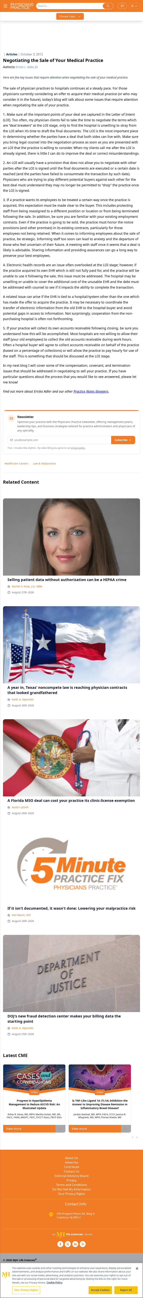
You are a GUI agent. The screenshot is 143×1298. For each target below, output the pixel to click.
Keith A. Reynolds (23, 699)
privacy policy (78, 448)
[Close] (137, 1268)
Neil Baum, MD (21, 915)
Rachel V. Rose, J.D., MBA (27, 586)
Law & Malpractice (44, 463)
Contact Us (71, 1171)
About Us (71, 1158)
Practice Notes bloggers (91, 391)
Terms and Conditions (71, 1185)
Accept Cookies (100, 1290)
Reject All (126, 1290)
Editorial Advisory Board (71, 1176)
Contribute (71, 1167)
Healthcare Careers (16, 463)
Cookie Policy (54, 1282)
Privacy (71, 1180)
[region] (71, 1280)
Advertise (71, 1162)
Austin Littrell (20, 807)
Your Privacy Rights (71, 1194)
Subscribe (121, 440)
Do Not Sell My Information (71, 1189)
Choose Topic (67, 16)
